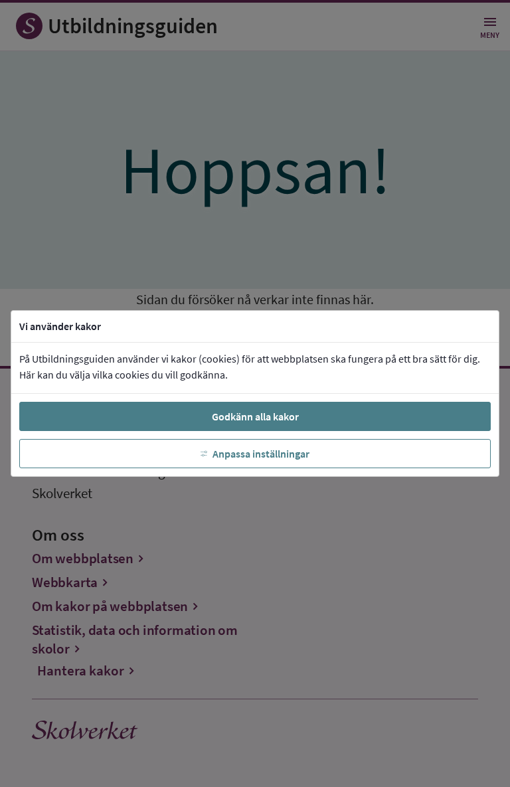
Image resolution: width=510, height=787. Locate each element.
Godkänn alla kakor (255, 416)
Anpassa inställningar (260, 453)
